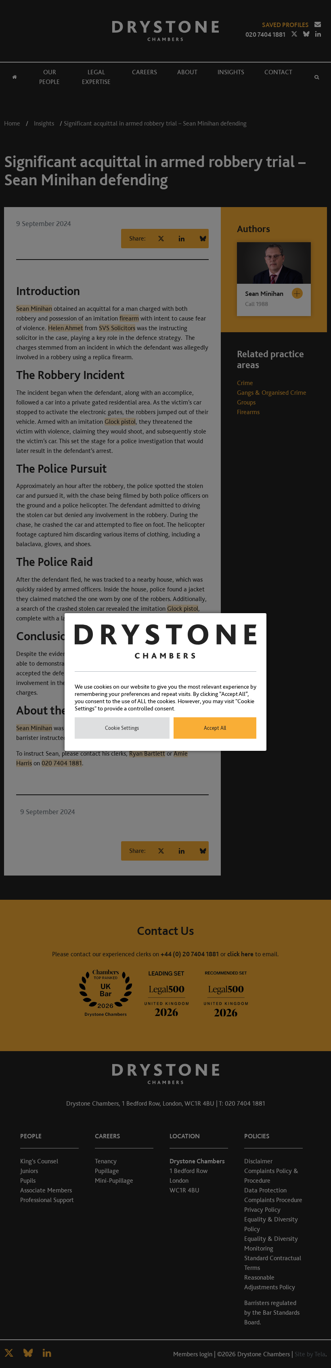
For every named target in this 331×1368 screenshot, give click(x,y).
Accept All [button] (215, 728)
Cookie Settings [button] (122, 728)
